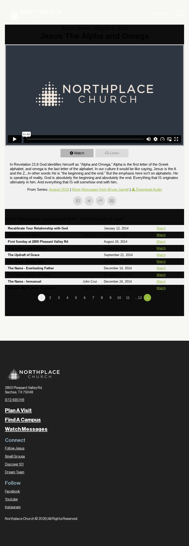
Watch (79, 153)
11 (128, 298)
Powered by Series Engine (166, 311)
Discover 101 (14, 464)
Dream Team (14, 472)
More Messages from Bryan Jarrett (100, 189)
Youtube (11, 499)
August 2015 (59, 189)
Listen (114, 153)
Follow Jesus (14, 448)
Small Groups (15, 456)
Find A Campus (23, 419)
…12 (138, 298)
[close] (179, 14)
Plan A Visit (18, 410)
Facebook (12, 491)
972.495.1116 (14, 400)
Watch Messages (26, 429)
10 (119, 298)
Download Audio (149, 189)
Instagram (13, 507)
